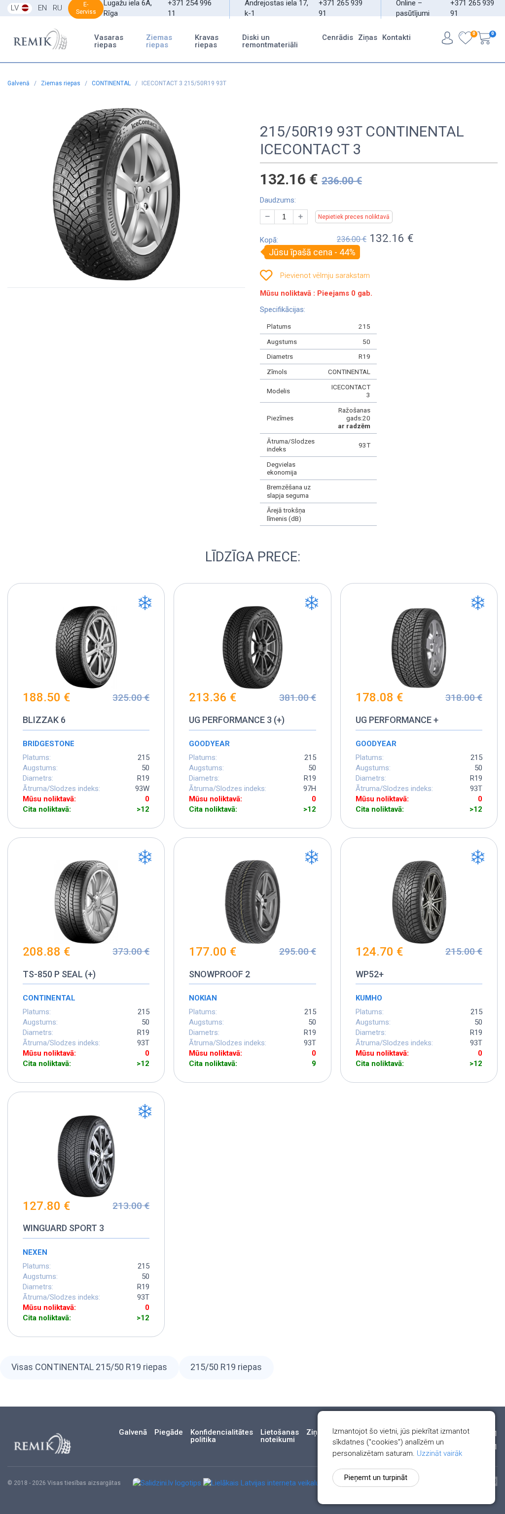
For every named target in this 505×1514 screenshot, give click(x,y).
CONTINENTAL (112, 83)
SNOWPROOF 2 (219, 974)
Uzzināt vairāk (439, 1453)
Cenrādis (337, 37)
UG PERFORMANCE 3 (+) (237, 720)
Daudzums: (278, 200)
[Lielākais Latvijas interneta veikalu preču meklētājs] (288, 1483)
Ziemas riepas (159, 41)
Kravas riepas (206, 41)
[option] (116, 194)
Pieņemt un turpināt (375, 1477)
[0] (465, 39)
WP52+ (370, 974)
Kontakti (396, 37)
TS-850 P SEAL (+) (59, 974)
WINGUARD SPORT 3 (63, 1228)
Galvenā (19, 83)
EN (42, 7)
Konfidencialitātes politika (221, 1436)
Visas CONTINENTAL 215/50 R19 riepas (89, 1367)
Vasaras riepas (108, 41)
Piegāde (168, 1432)
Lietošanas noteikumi (279, 1436)
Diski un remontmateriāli (270, 41)
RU (57, 7)
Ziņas (367, 37)
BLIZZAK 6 (44, 720)
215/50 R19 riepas (226, 1367)
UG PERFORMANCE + (397, 720)
